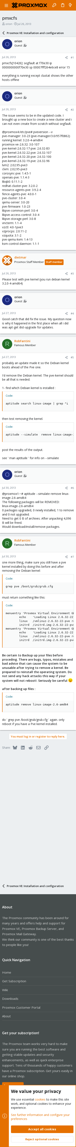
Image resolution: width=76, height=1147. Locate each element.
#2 (72, 110)
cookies (40, 1099)
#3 (72, 273)
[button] (6, 5)
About (6, 1016)
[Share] (66, 58)
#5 (72, 357)
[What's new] (70, 5)
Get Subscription (14, 981)
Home (6, 972)
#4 (72, 313)
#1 (72, 57)
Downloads (10, 998)
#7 (72, 557)
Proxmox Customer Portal (21, 1007)
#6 (72, 488)
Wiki (5, 990)
